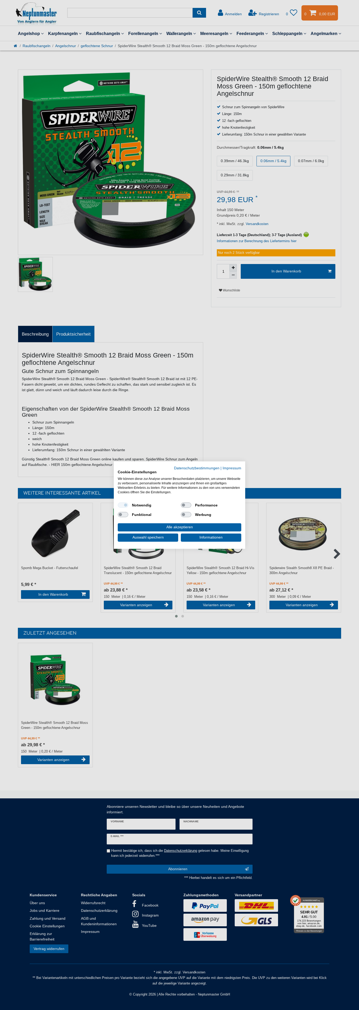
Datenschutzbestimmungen (196, 468)
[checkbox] (123, 505)
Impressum (232, 468)
